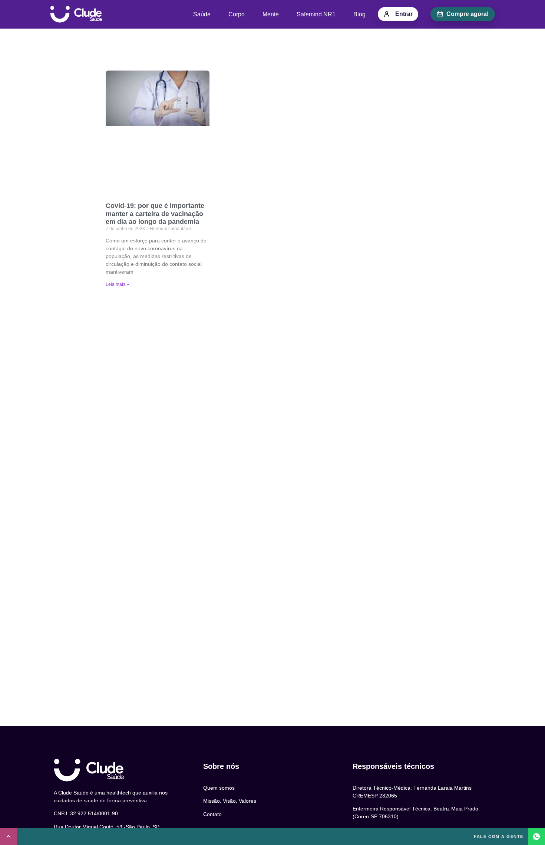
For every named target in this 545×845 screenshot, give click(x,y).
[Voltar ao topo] (8, 836)
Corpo (236, 14)
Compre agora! (467, 14)
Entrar (404, 14)
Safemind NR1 (316, 14)
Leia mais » (117, 284)
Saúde (202, 14)
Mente (270, 14)
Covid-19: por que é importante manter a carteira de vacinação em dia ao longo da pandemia (155, 213)
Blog (359, 14)
